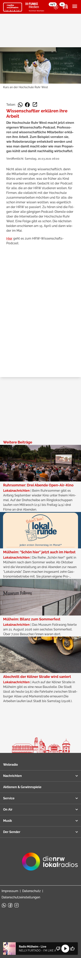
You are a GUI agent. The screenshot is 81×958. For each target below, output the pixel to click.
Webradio (10, 764)
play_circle (65, 948)
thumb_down (58, 948)
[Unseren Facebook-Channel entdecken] (10, 905)
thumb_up (72, 948)
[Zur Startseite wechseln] (12, 7)
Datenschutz (31, 891)
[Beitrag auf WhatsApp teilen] (20, 104)
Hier (9, 238)
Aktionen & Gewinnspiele (22, 787)
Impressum (10, 891)
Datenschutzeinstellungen (21, 897)
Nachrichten (12, 776)
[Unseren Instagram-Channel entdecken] (16, 905)
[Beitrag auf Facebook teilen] (27, 104)
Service (9, 798)
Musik (7, 821)
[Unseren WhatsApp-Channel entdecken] (4, 905)
